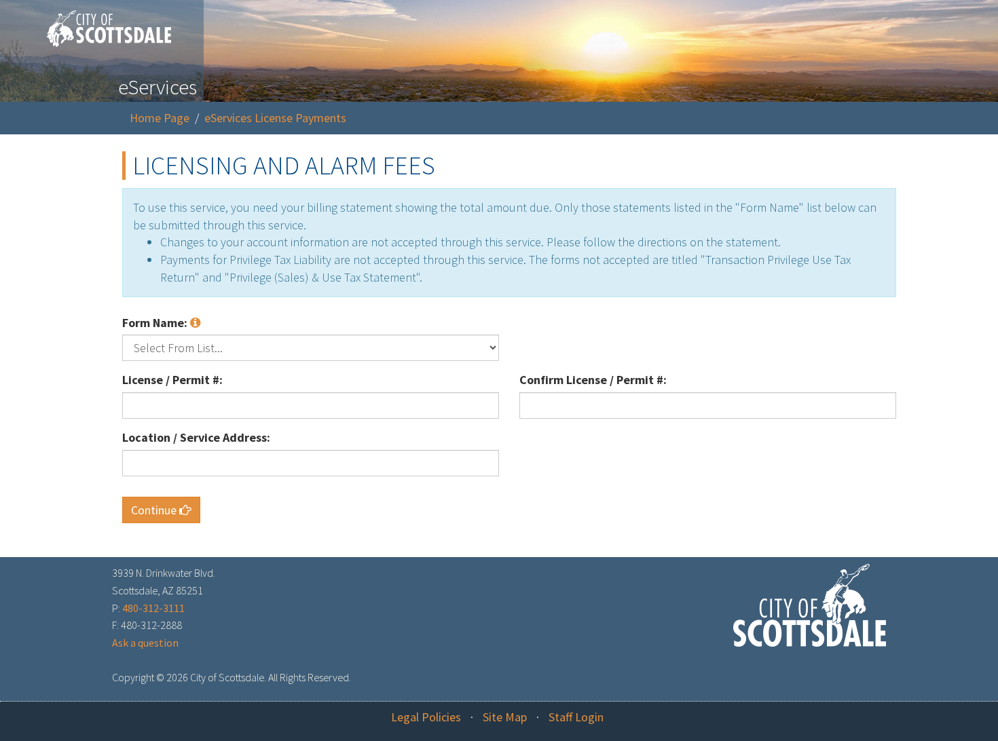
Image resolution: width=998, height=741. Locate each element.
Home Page (159, 118)
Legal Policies (426, 717)
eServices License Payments (275, 118)
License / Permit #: (172, 379)
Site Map (505, 717)
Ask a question (145, 642)
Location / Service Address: (196, 437)
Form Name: (156, 322)
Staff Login (576, 717)
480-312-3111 (153, 608)
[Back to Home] (102, 23)
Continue (155, 510)
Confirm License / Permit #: (593, 379)
